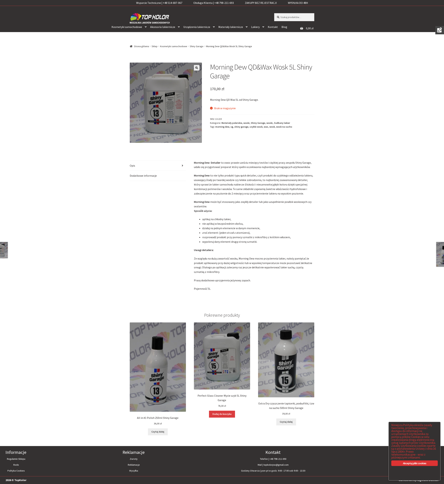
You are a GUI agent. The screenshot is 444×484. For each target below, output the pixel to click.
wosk (272, 126)
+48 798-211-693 (278, 458)
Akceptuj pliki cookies (414, 463)
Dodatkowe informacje (143, 175)
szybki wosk (256, 126)
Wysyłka (133, 470)
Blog (284, 27)
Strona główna (141, 46)
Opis (132, 165)
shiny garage (241, 126)
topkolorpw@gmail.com (276, 464)
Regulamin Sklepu (16, 458)
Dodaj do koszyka (222, 414)
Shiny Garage (196, 46)
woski (269, 122)
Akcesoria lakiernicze (162, 27)
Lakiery (255, 27)
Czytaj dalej (157, 431)
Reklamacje (134, 464)
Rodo (16, 464)
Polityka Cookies (16, 470)
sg (231, 126)
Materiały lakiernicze (230, 27)
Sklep (154, 46)
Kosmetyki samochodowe (127, 27)
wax (266, 126)
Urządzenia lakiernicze (196, 27)
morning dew (222, 126)
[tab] (158, 166)
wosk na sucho (284, 126)
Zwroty (134, 458)
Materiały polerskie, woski (235, 122)
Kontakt (273, 27)
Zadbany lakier (282, 122)
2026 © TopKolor (16, 480)
